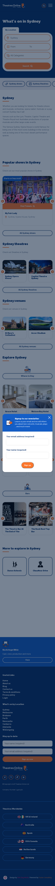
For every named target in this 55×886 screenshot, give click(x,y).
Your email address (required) (20, 437)
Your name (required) (16, 450)
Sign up (27, 465)
